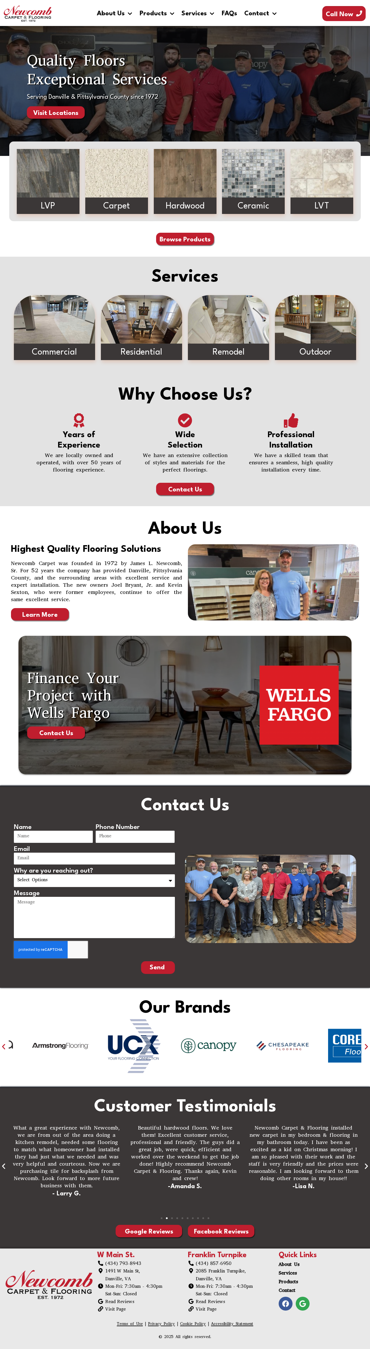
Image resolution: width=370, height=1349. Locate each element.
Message (27, 893)
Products (153, 13)
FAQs (229, 13)
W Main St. (116, 1255)
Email (22, 849)
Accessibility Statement (232, 1324)
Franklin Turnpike (217, 1255)
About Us (111, 13)
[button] (3, 1046)
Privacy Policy (161, 1324)
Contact (256, 13)
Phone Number (118, 827)
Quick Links (298, 1255)
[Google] (303, 1304)
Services (194, 13)
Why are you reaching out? (53, 871)
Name (23, 827)
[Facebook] (286, 1304)
